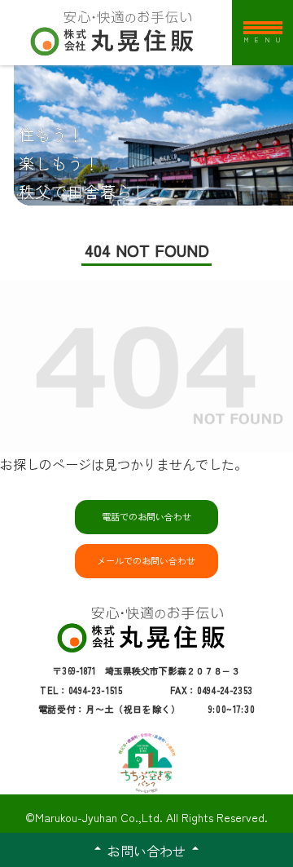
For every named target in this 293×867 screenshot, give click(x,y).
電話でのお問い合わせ (146, 516)
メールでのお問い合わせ (146, 560)
